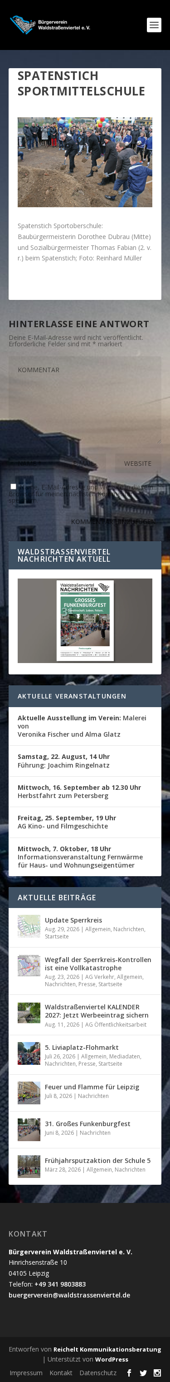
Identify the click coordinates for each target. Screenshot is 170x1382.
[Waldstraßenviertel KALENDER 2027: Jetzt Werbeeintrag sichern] (29, 1013)
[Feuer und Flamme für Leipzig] (29, 1093)
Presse (87, 984)
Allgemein (98, 929)
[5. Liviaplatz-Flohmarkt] (29, 1053)
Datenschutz (98, 1372)
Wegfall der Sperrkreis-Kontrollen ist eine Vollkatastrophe (98, 963)
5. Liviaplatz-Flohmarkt (82, 1047)
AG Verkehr (99, 977)
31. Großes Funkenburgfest (88, 1123)
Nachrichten (128, 929)
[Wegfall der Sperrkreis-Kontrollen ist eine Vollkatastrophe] (29, 965)
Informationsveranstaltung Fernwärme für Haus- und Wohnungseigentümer (80, 856)
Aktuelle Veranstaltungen (72, 696)
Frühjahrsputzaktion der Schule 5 (98, 1160)
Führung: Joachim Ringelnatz (64, 760)
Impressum (26, 1372)
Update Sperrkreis (73, 920)
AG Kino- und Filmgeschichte (67, 821)
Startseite (57, 936)
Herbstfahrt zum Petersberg (79, 791)
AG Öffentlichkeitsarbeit (115, 1024)
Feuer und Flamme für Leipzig (92, 1087)
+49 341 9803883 (60, 1284)
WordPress (111, 1359)
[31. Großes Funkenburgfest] (29, 1129)
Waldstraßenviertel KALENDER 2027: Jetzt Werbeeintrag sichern (97, 1011)
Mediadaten (124, 1056)
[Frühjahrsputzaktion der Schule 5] (29, 1166)
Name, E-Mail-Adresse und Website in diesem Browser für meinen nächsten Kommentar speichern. (81, 493)
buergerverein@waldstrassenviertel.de (69, 1295)
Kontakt (61, 1372)
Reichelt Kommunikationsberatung (107, 1349)
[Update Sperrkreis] (29, 926)
